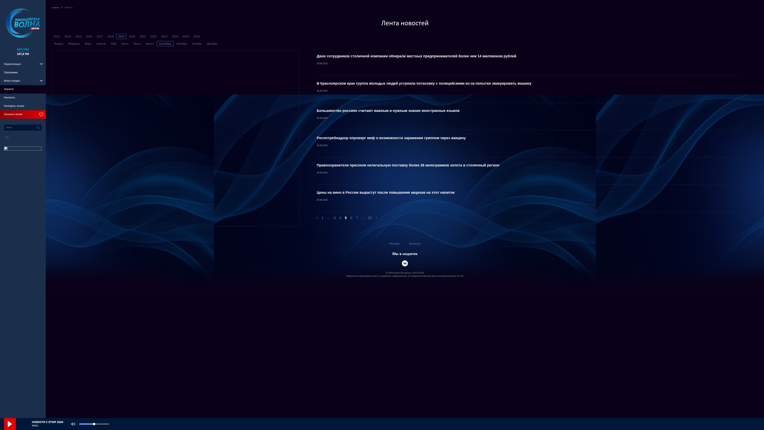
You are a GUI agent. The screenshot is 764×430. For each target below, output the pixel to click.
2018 (110, 36)
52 (370, 218)
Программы (11, 72)
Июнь (125, 43)
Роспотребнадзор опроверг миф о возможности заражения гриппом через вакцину (391, 138)
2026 (196, 36)
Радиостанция (12, 64)
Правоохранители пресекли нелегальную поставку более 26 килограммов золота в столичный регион (408, 165)
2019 (121, 36)
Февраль (74, 43)
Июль (137, 43)
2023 (164, 36)
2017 (100, 36)
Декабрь (212, 43)
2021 (143, 36)
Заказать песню (13, 114)
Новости (9, 89)
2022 (153, 36)
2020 (132, 36)
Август (150, 43)
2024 (175, 36)
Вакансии (415, 243)
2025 (186, 36)
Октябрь (181, 43)
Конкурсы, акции (14, 106)
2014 (67, 36)
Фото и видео (12, 80)
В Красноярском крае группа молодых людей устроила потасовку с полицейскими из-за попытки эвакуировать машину (424, 83)
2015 (78, 36)
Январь (58, 43)
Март (88, 43)
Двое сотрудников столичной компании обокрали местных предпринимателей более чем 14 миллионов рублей (416, 56)
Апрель (101, 43)
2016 (89, 36)
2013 (57, 36)
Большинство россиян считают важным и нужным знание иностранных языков (388, 111)
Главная (55, 8)
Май (114, 43)
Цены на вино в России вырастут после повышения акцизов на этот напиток (386, 192)
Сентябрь (165, 43)
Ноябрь (197, 43)
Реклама (394, 243)
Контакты (9, 97)
